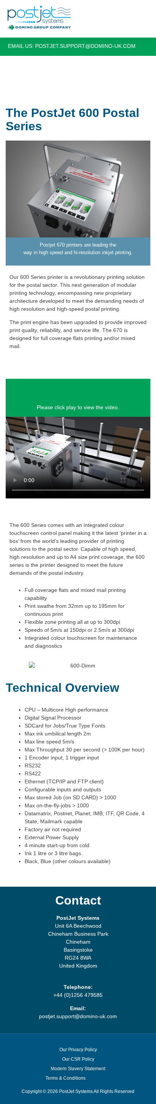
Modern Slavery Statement (78, 1068)
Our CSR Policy (78, 1059)
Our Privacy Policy (78, 1049)
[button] (139, 18)
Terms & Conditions (65, 1078)
